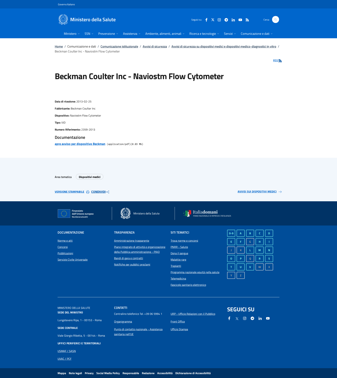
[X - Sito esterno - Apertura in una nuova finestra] (212, 19)
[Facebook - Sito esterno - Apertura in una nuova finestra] (205, 19)
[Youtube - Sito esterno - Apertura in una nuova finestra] (238, 19)
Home (59, 46)
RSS (275, 60)
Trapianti (176, 266)
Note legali (75, 373)
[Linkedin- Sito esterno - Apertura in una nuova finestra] (260, 318)
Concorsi (63, 247)
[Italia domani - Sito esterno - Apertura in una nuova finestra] (209, 213)
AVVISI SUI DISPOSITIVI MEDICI (257, 191)
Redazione (148, 373)
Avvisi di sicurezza (155, 46)
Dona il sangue (179, 253)
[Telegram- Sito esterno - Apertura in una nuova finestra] (224, 19)
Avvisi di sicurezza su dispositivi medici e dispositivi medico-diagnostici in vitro (223, 46)
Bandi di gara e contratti (128, 258)
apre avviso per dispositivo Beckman (80, 143)
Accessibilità (165, 373)
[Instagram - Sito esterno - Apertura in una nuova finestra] (217, 19)
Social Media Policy (108, 373)
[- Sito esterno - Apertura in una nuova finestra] (268, 318)
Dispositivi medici (89, 177)
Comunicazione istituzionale (119, 46)
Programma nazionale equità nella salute (195, 272)
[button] (275, 19)
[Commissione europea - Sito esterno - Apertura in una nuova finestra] (76, 214)
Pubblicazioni (65, 253)
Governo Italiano (66, 4)
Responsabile (131, 373)
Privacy (89, 373)
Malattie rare (178, 259)
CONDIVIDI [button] (98, 191)
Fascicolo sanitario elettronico (188, 285)
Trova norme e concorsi (184, 240)
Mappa (62, 373)
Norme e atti (65, 240)
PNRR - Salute (179, 247)
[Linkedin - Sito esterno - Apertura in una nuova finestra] (231, 19)
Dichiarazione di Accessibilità (193, 373)
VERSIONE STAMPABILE (69, 192)
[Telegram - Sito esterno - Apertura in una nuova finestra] (252, 318)
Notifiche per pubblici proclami (132, 264)
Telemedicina (178, 278)
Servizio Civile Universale (73, 259)
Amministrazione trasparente (131, 240)
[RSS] (245, 19)
